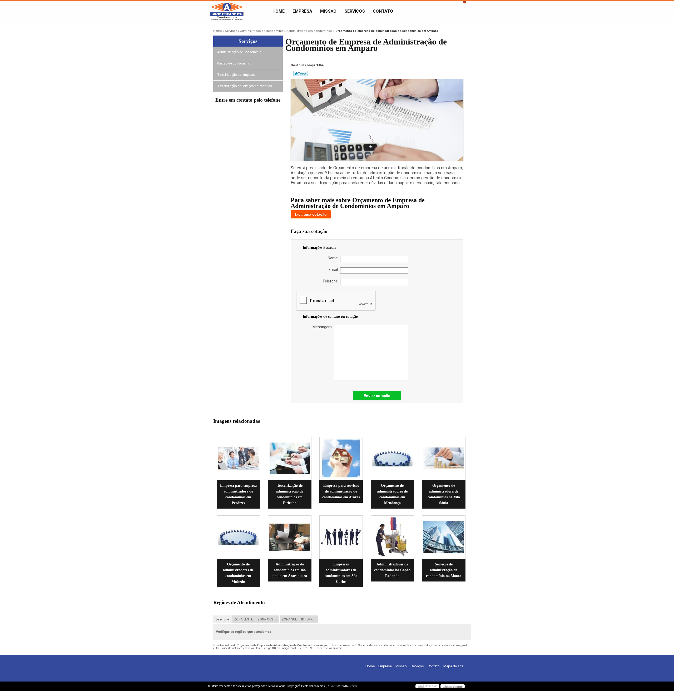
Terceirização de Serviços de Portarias (244, 86)
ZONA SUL (289, 619)
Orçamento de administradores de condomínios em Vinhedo (238, 573)
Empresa (302, 11)
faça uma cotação (311, 214)
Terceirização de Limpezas (236, 75)
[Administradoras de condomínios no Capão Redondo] (392, 537)
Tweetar (300, 73)
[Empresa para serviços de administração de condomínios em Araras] (341, 458)
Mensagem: (323, 327)
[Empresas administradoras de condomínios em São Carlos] (341, 537)
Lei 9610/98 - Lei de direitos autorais (321, 648)
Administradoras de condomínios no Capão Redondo (392, 570)
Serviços (354, 11)
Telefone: (331, 281)
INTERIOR (308, 619)
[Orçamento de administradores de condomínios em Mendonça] (392, 458)
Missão (328, 11)
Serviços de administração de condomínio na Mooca (443, 570)
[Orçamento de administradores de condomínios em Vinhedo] (238, 537)
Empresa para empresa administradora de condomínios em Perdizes (238, 494)
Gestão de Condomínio (233, 63)
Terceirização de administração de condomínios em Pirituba (289, 494)
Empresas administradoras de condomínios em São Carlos (341, 573)
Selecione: (222, 619)
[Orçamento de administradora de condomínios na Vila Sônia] (443, 458)
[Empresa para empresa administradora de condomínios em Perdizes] (238, 458)
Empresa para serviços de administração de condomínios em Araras (341, 491)
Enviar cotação (377, 396)
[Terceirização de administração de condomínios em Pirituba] (289, 458)
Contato (383, 11)
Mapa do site (453, 666)
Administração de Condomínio (239, 52)
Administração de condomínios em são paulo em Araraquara (289, 570)
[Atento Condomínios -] (238, 11)
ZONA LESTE (243, 619)
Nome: (334, 258)
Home (278, 11)
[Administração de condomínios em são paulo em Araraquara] (289, 537)
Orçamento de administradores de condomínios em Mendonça (392, 494)
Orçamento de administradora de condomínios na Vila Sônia (444, 494)
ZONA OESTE (267, 619)
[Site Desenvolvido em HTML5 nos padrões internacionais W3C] (427, 686)
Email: (334, 269)
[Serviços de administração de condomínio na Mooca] (443, 537)
